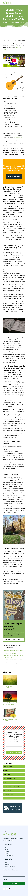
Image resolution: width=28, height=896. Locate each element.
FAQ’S (6, 849)
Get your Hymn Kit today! (14, 639)
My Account (7, 864)
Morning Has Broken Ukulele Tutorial (14, 659)
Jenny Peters (8, 22)
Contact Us (7, 853)
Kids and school (7, 790)
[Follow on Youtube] (9, 889)
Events (4, 782)
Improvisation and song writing (11, 786)
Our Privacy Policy (9, 855)
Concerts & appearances (9, 778)
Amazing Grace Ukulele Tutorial (12, 653)
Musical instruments (8, 794)
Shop (6, 862)
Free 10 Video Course (10, 866)
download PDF (14, 176)
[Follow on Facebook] (4, 889)
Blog (6, 847)
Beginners (5, 770)
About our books (7, 766)
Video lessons (6, 798)
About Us (7, 851)
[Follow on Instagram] (7, 889)
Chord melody (7, 774)
